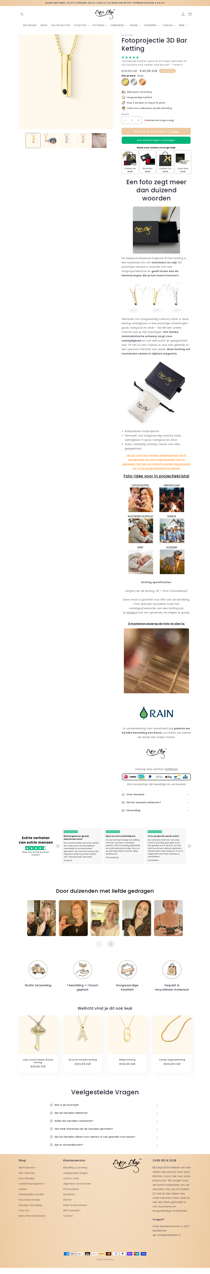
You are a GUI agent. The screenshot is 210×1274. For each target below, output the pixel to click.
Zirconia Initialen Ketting (83, 1059)
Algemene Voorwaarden (77, 1183)
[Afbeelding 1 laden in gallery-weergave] (33, 140)
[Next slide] (189, 846)
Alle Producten (27, 1167)
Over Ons (24, 1210)
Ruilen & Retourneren (75, 1205)
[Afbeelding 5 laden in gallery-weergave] (99, 140)
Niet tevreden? (72, 1210)
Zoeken (23, 1189)
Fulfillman (171, 769)
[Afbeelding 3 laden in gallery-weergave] (66, 140)
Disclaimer (69, 1194)
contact (131, 612)
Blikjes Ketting (127, 1059)
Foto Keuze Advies (29, 1199)
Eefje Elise (108, 1259)
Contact (68, 1215)
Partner (67, 1199)
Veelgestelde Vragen (75, 1172)
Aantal (125, 114)
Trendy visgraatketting (172, 1059)
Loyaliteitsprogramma (31, 1183)
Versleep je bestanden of (156, 131)
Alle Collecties (27, 1172)
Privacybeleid (71, 1189)
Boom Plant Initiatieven (32, 1215)
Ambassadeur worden (31, 1194)
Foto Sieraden (27, 1178)
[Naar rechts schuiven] (110, 140)
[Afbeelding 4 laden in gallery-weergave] (82, 140)
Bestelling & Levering (75, 1167)
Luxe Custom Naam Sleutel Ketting (38, 1061)
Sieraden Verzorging (30, 1205)
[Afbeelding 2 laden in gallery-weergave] (49, 140)
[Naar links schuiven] (22, 140)
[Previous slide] (58, 846)
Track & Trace (71, 1178)
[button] (22, 14)
